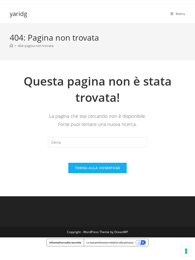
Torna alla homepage (97, 168)
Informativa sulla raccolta (65, 242)
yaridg (18, 13)
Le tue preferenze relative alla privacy (110, 242)
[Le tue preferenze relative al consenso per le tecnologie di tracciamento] (186, 251)
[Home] (11, 45)
